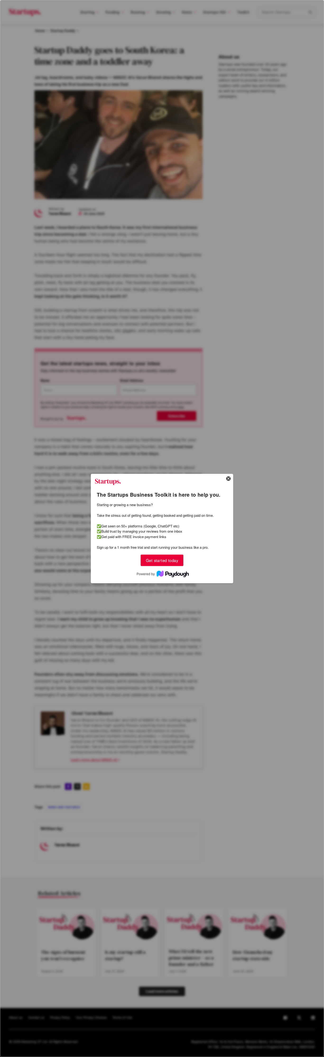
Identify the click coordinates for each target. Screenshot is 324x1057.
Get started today (162, 560)
